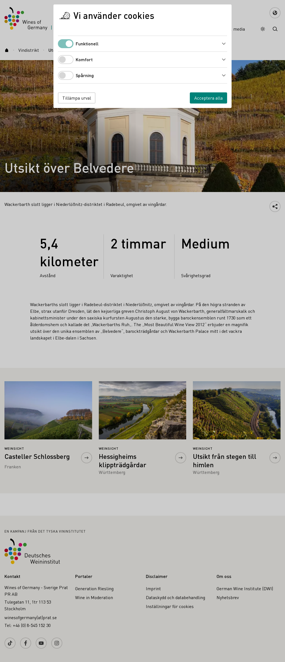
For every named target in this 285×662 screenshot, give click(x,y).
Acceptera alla (208, 98)
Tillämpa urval (76, 98)
